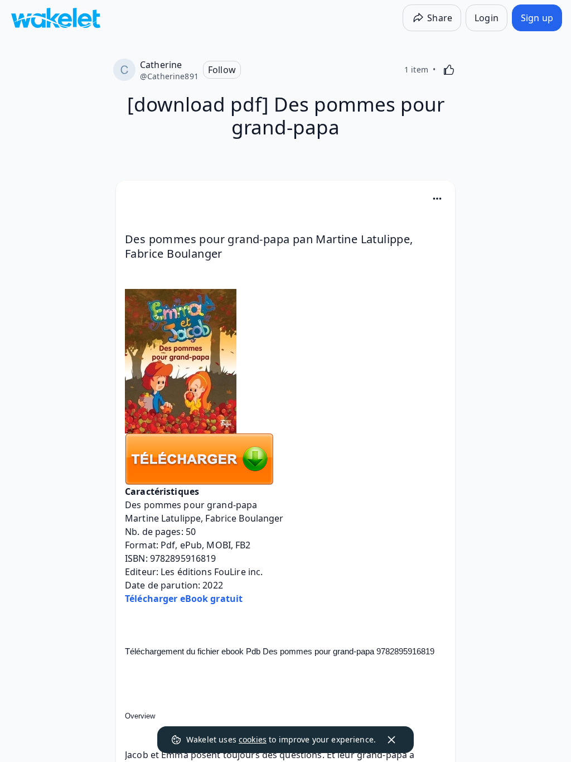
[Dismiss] (391, 740)
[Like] (449, 70)
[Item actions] (437, 199)
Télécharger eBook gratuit (184, 598)
